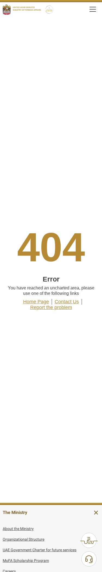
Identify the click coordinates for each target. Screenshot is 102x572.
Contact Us (67, 301)
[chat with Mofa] (89, 559)
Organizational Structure (23, 539)
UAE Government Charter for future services (39, 550)
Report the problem (51, 307)
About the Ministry (18, 528)
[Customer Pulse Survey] (89, 540)
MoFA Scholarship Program (26, 560)
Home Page (36, 301)
